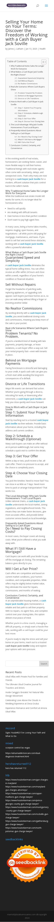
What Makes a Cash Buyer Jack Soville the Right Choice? (27, 73)
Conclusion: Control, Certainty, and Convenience (25, 146)
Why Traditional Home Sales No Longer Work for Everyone (27, 67)
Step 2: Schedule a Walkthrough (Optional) (30, 114)
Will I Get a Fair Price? (26, 142)
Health (42, 48)
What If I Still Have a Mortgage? (29, 139)
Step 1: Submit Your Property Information (29, 109)
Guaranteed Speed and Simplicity (31, 78)
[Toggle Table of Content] (42, 62)
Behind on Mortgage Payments (30, 96)
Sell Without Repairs (26, 81)
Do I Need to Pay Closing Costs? (30, 137)
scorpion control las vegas (17, 747)
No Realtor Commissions (27, 83)
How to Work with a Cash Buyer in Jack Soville (27, 103)
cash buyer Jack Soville (28, 179)
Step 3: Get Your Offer (27, 118)
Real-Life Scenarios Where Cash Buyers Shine (28, 88)
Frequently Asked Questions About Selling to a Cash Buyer (26, 132)
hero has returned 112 (15, 768)
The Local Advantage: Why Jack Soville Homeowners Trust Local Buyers (27, 126)
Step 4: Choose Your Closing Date (31, 121)
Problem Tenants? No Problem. (30, 93)
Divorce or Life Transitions (28, 98)
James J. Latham (15, 48)
